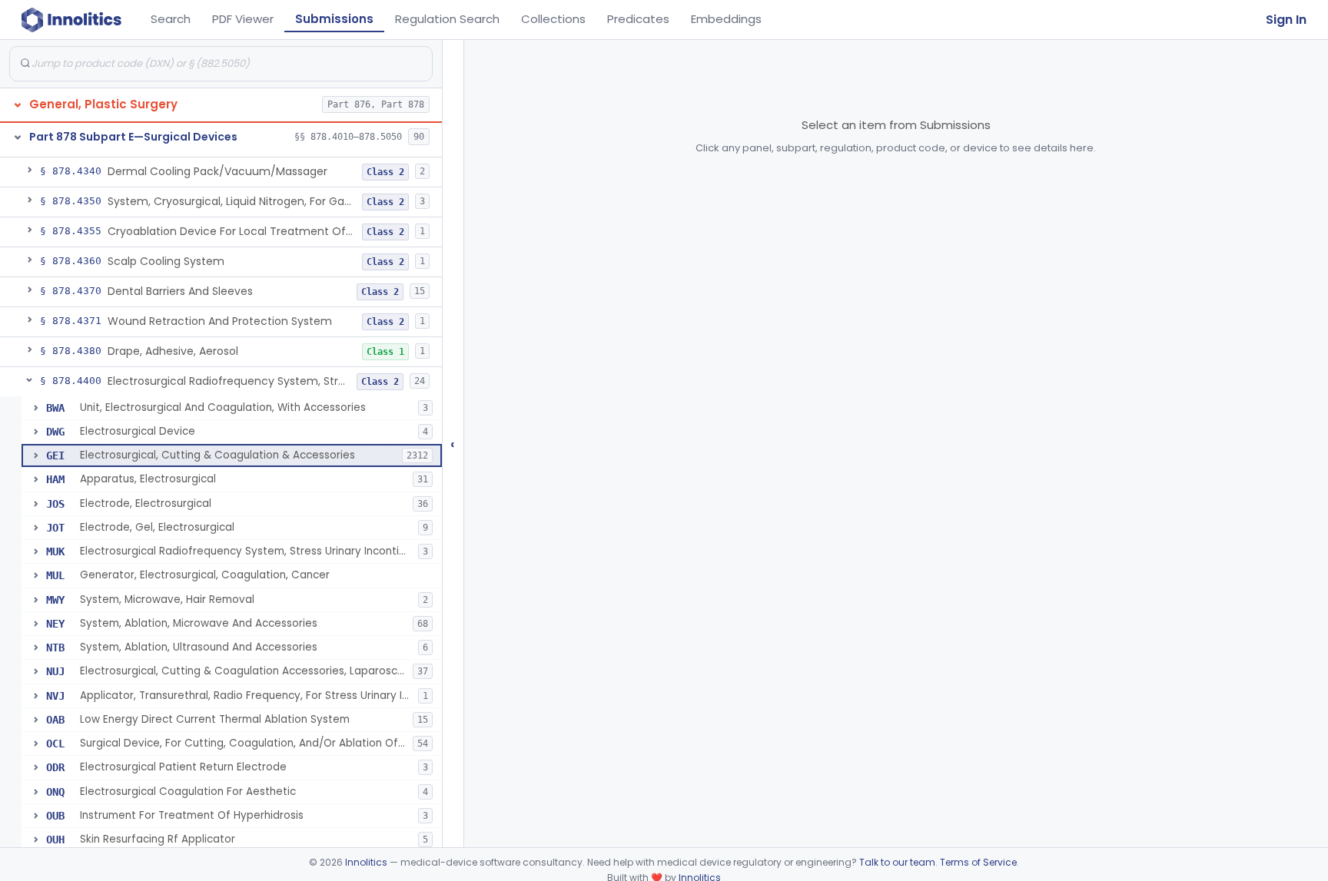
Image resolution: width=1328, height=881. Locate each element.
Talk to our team (897, 862)
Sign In (1286, 19)
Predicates (638, 19)
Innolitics (366, 862)
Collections (553, 19)
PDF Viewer (243, 19)
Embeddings (726, 19)
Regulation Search (447, 19)
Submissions (334, 19)
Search (171, 19)
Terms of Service (978, 862)
